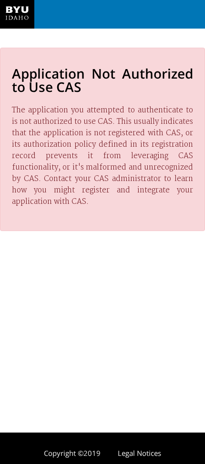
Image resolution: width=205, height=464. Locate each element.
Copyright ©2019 (72, 453)
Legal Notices (139, 453)
